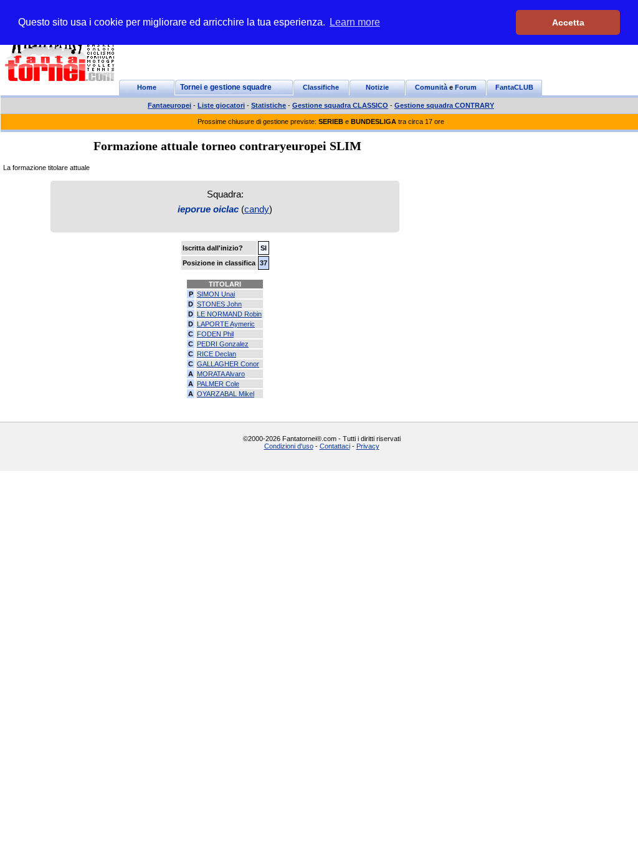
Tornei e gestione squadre (226, 87)
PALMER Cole (218, 383)
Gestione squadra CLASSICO (340, 105)
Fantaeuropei (169, 105)
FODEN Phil (215, 334)
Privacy (367, 446)
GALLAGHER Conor (228, 364)
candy (256, 209)
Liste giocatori (221, 105)
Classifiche (321, 87)
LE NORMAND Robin (229, 314)
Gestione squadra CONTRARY (444, 105)
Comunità (431, 87)
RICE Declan (216, 354)
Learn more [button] (355, 22)
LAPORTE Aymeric (226, 324)
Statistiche (268, 105)
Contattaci (335, 446)
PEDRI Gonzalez (223, 344)
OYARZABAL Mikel (225, 393)
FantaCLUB (514, 87)
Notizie (377, 87)
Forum (466, 87)
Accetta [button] (568, 22)
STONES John (219, 304)
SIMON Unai (216, 294)
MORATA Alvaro (221, 374)
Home (146, 87)
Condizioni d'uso (288, 446)
